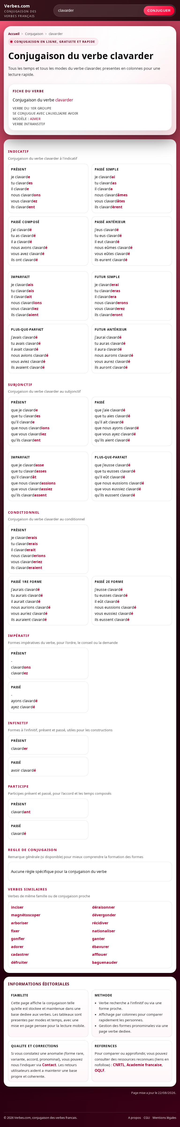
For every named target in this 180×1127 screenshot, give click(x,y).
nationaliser (103, 930)
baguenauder (104, 962)
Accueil (13, 34)
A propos (134, 1117)
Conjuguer (159, 10)
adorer (17, 946)
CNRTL (119, 1064)
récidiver (100, 923)
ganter (98, 938)
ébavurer (100, 946)
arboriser (19, 923)
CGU (147, 1117)
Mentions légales (164, 1117)
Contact (49, 1064)
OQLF (99, 1070)
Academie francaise (144, 1064)
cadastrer (20, 954)
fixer (15, 930)
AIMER (35, 118)
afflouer (99, 954)
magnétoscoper (25, 915)
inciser (17, 907)
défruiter (19, 962)
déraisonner (103, 907)
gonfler (18, 938)
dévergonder (104, 915)
